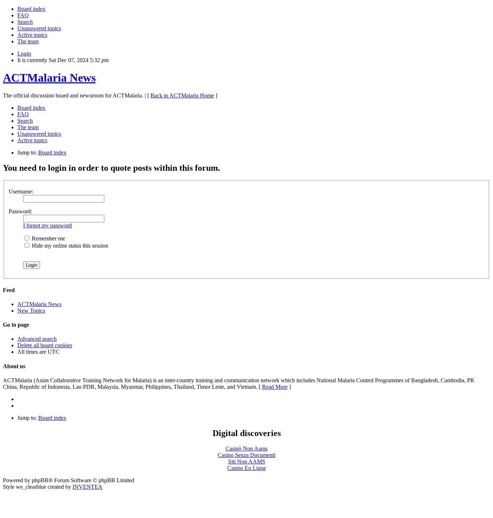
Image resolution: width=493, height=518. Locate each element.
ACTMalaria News (49, 77)
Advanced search (37, 339)
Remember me (47, 238)
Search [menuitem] (25, 22)
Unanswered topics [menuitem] (39, 28)
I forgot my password (47, 225)
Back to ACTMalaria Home (182, 95)
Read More (275, 387)
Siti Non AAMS (246, 461)
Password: (20, 211)
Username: (21, 191)
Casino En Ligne (246, 468)
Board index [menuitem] (31, 9)
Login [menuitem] (24, 54)
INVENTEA (87, 487)
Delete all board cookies (44, 345)
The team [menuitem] (28, 41)
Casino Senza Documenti (246, 455)
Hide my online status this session (69, 246)
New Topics (31, 311)
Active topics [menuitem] (32, 35)
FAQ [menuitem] (23, 15)
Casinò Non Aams (246, 448)
